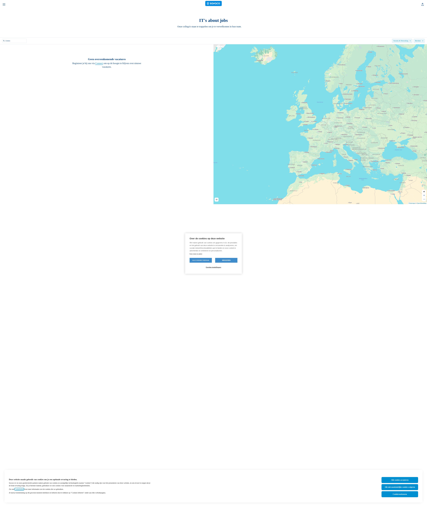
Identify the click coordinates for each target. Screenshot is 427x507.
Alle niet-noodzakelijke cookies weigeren (400, 487)
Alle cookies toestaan (200, 260)
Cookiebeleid (19, 489)
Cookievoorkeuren (400, 494)
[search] (15, 41)
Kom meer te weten (196, 254)
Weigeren (226, 260)
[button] (422, 4)
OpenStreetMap (421, 203)
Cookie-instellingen (213, 267)
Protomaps (412, 203)
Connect (99, 63)
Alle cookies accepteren (400, 480)
